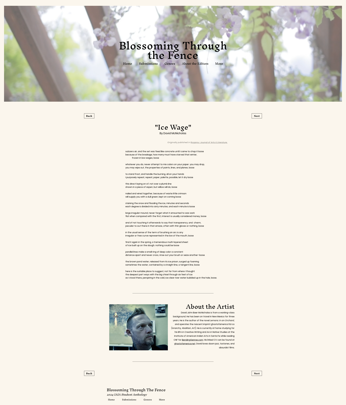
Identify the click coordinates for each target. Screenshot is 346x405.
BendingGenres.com (192, 339)
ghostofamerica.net (184, 343)
